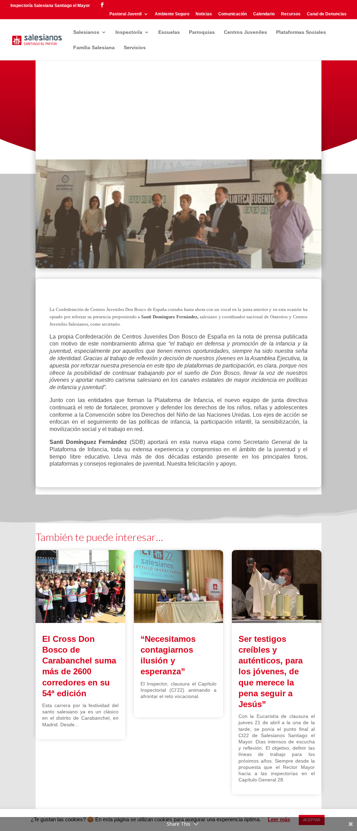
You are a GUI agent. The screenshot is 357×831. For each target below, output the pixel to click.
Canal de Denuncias (327, 14)
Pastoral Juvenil (125, 14)
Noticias (204, 14)
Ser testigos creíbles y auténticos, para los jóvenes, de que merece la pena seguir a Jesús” (270, 671)
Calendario (264, 14)
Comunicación (232, 14)
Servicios (135, 47)
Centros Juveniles (245, 32)
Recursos (291, 14)
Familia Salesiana (94, 47)
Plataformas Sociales (301, 32)
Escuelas (169, 32)
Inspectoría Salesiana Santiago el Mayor (50, 5)
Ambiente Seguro (172, 14)
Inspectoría (128, 32)
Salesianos (86, 32)
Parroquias (202, 32)
